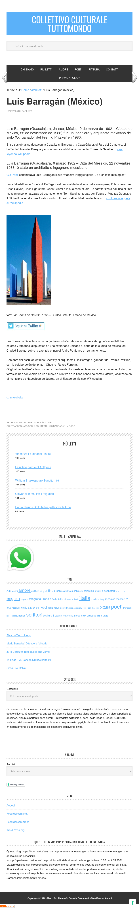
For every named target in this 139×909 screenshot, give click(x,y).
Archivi (11, 764)
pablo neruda (54, 607)
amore (24, 590)
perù (64, 607)
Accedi (11, 805)
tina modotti (76, 615)
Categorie (12, 689)
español (42, 422)
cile (81, 590)
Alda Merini (12, 591)
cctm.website (15, 397)
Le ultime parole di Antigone (33, 467)
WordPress (97, 898)
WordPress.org (15, 830)
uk (84, 615)
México (71, 425)
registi (22, 615)
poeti (117, 606)
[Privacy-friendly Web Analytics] (7, 906)
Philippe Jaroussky (74, 607)
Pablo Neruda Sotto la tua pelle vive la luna (43, 507)
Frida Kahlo (57, 598)
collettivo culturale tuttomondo (69, 23)
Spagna (57, 615)
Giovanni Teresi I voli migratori (34, 494)
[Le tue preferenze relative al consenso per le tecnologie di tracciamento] (132, 902)
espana (24, 599)
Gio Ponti (12, 175)
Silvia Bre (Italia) (16, 668)
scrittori (34, 614)
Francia (46, 599)
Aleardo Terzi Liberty (19, 635)
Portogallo (127, 607)
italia (84, 597)
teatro (66, 615)
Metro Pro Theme (56, 898)
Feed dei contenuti (17, 813)
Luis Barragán (57, 425)
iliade (76, 599)
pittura (105, 607)
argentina (46, 590)
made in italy (97, 599)
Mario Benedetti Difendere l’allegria (27, 643)
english (13, 598)
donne (120, 590)
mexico (52, 422)
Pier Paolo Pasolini (91, 607)
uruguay (91, 615)
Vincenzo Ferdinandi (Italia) (33, 454)
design (98, 590)
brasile (58, 591)
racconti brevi (12, 615)
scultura (47, 615)
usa (99, 615)
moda (15, 607)
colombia (89, 591)
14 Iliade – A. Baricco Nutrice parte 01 (29, 660)
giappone (68, 598)
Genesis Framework (79, 898)
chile (76, 591)
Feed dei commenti (18, 822)
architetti (29, 422)
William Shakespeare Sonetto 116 (37, 480)
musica (24, 607)
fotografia (35, 599)
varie (105, 615)
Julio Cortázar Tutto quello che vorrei (28, 651)
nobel (43, 607)
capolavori (67, 591)
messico (110, 599)
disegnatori (108, 591)
